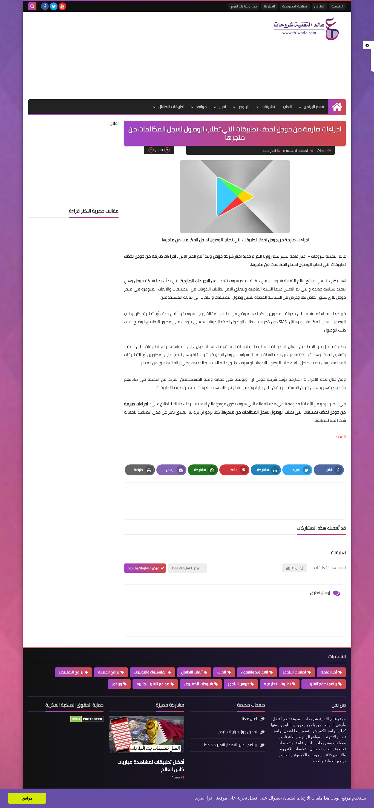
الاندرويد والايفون (254, 672)
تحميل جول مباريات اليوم (237, 731)
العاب (287, 106)
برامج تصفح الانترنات (321, 683)
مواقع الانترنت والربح (153, 683)
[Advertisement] (128, 55)
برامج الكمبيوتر (71, 672)
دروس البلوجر (238, 683)
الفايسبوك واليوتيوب (150, 672)
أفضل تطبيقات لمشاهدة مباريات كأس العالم (150, 765)
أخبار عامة (269, 150)
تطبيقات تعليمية (277, 683)
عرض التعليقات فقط (186, 568)
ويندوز (117, 683)
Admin (176, 777)
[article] (182, 501)
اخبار (222, 106)
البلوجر (243, 106)
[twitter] (53, 6)
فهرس (319, 6)
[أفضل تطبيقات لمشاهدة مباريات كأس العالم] (146, 736)
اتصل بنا (269, 6)
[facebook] (45, 6)
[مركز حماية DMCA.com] (86, 721)
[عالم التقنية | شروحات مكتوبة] (306, 29)
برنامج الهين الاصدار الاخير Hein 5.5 (229, 744)
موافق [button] (27, 798)
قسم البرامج (314, 106)
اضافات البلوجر (294, 672)
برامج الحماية (108, 672)
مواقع (202, 106)
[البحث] (32, 6)
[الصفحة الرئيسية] (337, 106)
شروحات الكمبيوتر (198, 683)
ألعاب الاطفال (192, 672)
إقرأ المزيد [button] (204, 798)
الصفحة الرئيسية (297, 150)
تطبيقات (268, 106)
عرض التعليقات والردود (143, 568)
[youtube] (62, 6)
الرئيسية (337, 6)
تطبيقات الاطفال (171, 106)
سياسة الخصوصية (294, 6)
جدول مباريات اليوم (244, 6)
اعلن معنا (249, 719)
